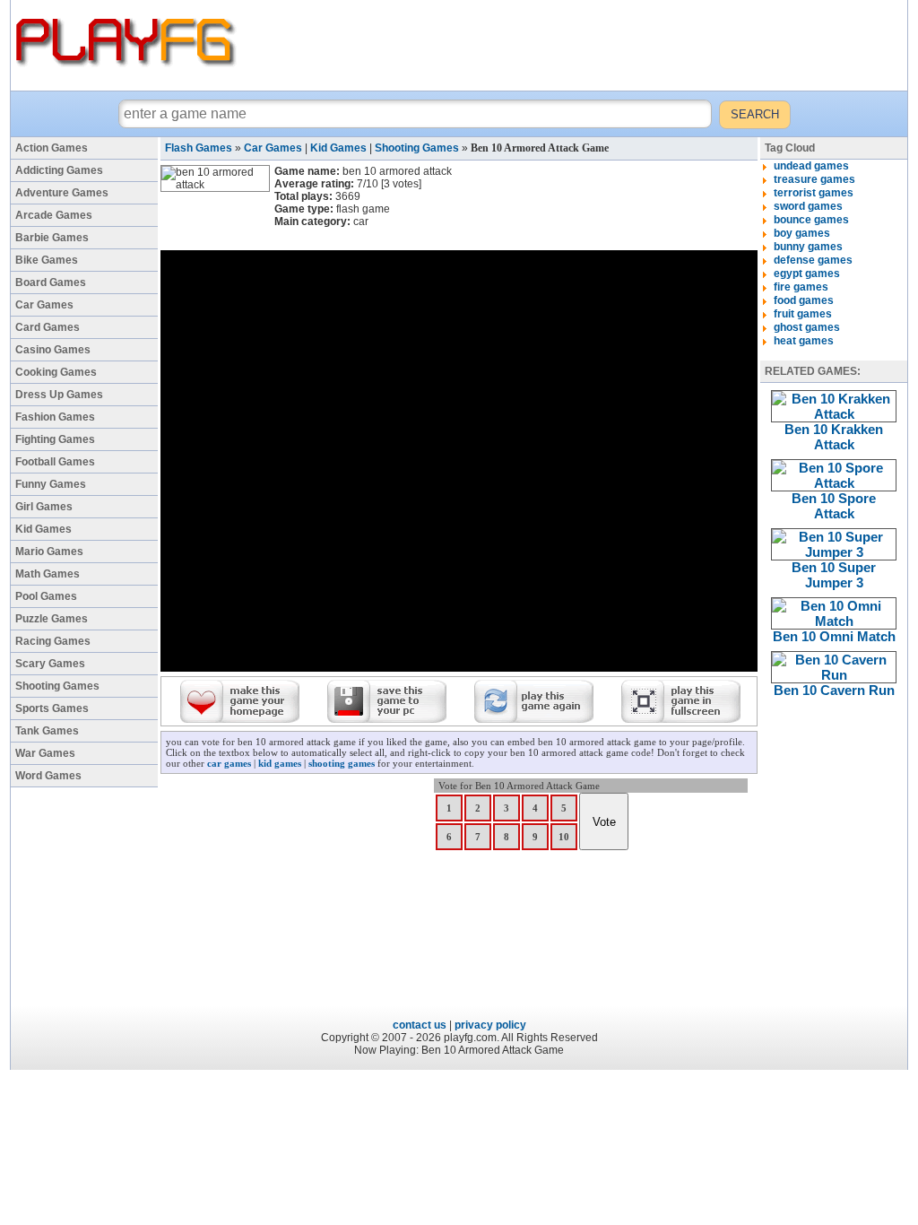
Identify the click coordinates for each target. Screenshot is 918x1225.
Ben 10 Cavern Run (834, 690)
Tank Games (47, 731)
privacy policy (490, 1025)
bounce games (811, 219)
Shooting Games (57, 686)
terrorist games (813, 193)
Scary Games (50, 663)
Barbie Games (52, 237)
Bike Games (46, 260)
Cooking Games (56, 372)
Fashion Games (55, 417)
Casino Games (53, 349)
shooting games (341, 763)
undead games (811, 166)
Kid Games (43, 529)
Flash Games (198, 148)
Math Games (47, 574)
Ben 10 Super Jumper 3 (834, 575)
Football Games (55, 462)
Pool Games (46, 596)
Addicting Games (59, 170)
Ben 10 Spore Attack (834, 506)
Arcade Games (53, 215)
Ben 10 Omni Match (834, 636)
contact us (419, 1025)
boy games (802, 233)
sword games (808, 206)
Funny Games (50, 484)
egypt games (807, 273)
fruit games (803, 314)
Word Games (48, 775)
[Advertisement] (574, 44)
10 (564, 836)
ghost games (807, 327)
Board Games (50, 282)
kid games (279, 763)
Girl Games (44, 506)
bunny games (808, 246)
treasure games (814, 179)
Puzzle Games (51, 618)
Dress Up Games (59, 394)
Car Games (44, 305)
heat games (804, 340)
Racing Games (53, 641)
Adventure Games (61, 193)
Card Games (47, 327)
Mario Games (49, 551)
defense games (813, 260)
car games (229, 763)
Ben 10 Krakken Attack (833, 436)
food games (804, 300)
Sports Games (52, 708)
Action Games (51, 148)
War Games (45, 753)
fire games (801, 287)
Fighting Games (55, 439)
